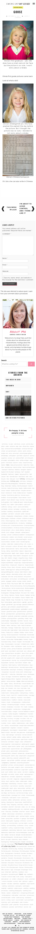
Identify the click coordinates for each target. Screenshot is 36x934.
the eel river (31, 846)
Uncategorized (10, 923)
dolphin (10, 558)
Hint (7, 392)
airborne (12, 446)
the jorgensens (9, 853)
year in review (24, 902)
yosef (10, 904)
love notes (23, 688)
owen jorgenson (16, 744)
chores (30, 521)
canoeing (10, 511)
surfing (11, 828)
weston (9, 893)
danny (17, 548)
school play (5, 797)
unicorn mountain (7, 881)
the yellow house (13, 865)
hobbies (16, 632)
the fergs (20, 848)
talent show (12, 832)
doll (6, 558)
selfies (10, 800)
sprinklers (16, 818)
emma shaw (13, 579)
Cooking (8, 921)
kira (33, 669)
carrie (22, 514)
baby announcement (17, 465)
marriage (31, 695)
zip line (26, 907)
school (23, 795)
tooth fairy (15, 872)
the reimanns (26, 858)
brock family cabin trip (13, 495)
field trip (9, 590)
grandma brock (21, 611)
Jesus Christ (25, 653)
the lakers (29, 853)
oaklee (14, 737)
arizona (10, 458)
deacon (21, 551)
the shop (22, 860)
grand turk (29, 614)
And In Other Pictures (15, 418)
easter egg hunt (10, 569)
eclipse (17, 572)
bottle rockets (27, 488)
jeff (33, 651)
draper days (17, 562)
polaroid (16, 758)
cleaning (27, 530)
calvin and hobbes (23, 507)
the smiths (29, 860)
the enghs (5, 848)
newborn (19, 728)
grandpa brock (10, 614)
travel (21, 874)
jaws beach (12, 651)
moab (25, 707)
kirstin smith (19, 672)
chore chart (23, 521)
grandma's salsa (11, 611)
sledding (4, 809)
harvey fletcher (14, 623)
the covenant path (22, 846)
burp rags (28, 500)
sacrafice (21, 786)
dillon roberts (17, 555)
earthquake (30, 567)
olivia (8, 739)
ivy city (29, 646)
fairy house (15, 583)
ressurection (26, 776)
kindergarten (27, 669)
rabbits (11, 772)
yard (9, 902)
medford (14, 700)
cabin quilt (27, 504)
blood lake (8, 486)
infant (12, 646)
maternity (13, 697)
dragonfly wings (23, 558)
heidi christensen (26, 625)
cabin (12, 504)
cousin (29, 539)
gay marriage (17, 604)
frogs (12, 600)
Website (5, 271)
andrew (29, 451)
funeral (26, 600)
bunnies (22, 500)
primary (10, 765)
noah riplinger (10, 735)
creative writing (18, 544)
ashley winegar (24, 460)
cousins (13, 541)
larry (3, 676)
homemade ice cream (23, 637)
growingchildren (12, 618)
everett (29, 581)
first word (23, 593)
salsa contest (21, 788)
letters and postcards (27, 681)
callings (10, 507)
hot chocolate (26, 641)
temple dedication (26, 835)
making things (24, 693)
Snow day (8, 811)
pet (21, 748)
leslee (18, 681)
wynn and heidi (28, 900)
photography (27, 748)
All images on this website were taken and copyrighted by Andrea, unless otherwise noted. (18, 929)
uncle (26, 879)
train (26, 872)
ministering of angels (13, 704)
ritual (7, 781)
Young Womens (24, 904)
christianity (22, 523)
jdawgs (30, 651)
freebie (28, 597)
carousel (17, 514)
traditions (21, 872)
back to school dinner (28, 467)
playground (30, 755)
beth (27, 476)
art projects (11, 460)
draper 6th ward (16, 560)
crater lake (10, 544)
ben (8, 476)
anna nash (16, 453)
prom (22, 767)
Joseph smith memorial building (25, 658)
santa (30, 793)
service (29, 800)
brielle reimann (21, 493)
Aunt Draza (9, 462)
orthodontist (27, 741)
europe (19, 581)
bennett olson (14, 476)
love (18, 688)
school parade (30, 795)
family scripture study (18, 588)
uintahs (14, 879)
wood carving (20, 897)
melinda (20, 700)
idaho (32, 644)
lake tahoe (19, 674)
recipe (17, 774)
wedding (25, 888)
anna (10, 453)
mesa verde (27, 700)
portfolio (17, 760)
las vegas (8, 676)
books (20, 488)
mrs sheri (23, 718)
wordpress (28, 897)
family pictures (6, 588)
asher (17, 460)
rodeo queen (23, 781)
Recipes (17, 918)
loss (15, 688)
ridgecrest (16, 779)
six (27, 807)
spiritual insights (24, 816)
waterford (10, 888)
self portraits (16, 800)
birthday (22, 479)
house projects (9, 644)
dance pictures (10, 548)
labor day (12, 674)
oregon (17, 741)
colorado (17, 532)
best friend (22, 476)
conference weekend (18, 534)
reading (31, 772)
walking (4, 886)
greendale (24, 616)
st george (16, 821)
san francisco (11, 793)
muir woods (15, 721)
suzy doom (28, 828)
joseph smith (11, 658)
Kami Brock (18, 662)
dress (13, 567)
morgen (15, 711)
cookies (12, 537)
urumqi (15, 881)
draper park (13, 565)
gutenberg (21, 618)
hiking (32, 630)
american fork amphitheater (13, 448)
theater (23, 842)
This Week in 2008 (12, 208)
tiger (12, 869)
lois (6, 688)
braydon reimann (26, 490)
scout (18, 797)
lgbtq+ (6, 683)
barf (22, 472)
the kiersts (17, 853)
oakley (19, 737)
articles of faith (20, 458)
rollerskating (12, 783)
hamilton (20, 621)
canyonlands (17, 511)
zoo (30, 907)
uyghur (31, 881)
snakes (32, 809)
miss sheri (17, 707)
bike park (12, 479)
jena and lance (9, 653)
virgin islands (30, 883)
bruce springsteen (12, 497)
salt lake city (8, 790)
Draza (9, 567)
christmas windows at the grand (23, 527)
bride (14, 493)
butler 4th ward (18, 502)
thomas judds (28, 867)
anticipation (12, 455)
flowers (22, 595)
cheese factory (18, 516)
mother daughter (13, 714)
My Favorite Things (23, 915)
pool (28, 758)
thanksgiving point (15, 842)
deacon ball (28, 551)
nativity (7, 725)
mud (9, 721)
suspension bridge (19, 828)
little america (9, 686)
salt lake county (17, 790)
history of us (9, 632)
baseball (27, 472)
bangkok (23, 469)
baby (8, 465)
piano (8, 751)
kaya (31, 665)
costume (11, 539)
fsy (22, 600)
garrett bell (9, 604)
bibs (30, 476)
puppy (31, 769)
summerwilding (11, 825)
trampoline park (13, 874)
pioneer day (21, 753)
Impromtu (10, 386)
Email (5, 265)
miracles (22, 704)
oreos (21, 741)
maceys (9, 690)
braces (8, 490)
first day (21, 590)
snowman (22, 811)
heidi (19, 625)
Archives (17, 913)
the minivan (17, 855)
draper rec (21, 565)
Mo (22, 707)
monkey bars (17, 709)
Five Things (27, 913)
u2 (10, 879)
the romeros (15, 860)
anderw (20, 451)
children (18, 518)
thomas (21, 867)
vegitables (23, 883)
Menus (15, 921)
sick (31, 804)
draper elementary (27, 562)
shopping (13, 804)
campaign (16, 509)
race (15, 772)
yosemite (16, 904)
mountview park (18, 716)
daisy (25, 546)
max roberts (26, 697)
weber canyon (18, 888)
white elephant (6, 895)
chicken (25, 516)
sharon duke (18, 802)
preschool (13, 762)
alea (17, 446)
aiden (7, 446)
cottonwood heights (21, 539)
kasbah (25, 662)
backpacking (8, 467)
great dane (17, 616)
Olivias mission (15, 739)
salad (11, 788)
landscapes (31, 674)
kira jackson (5, 672)
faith (20, 583)
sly (22, 809)
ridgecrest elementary (26, 779)
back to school (17, 467)
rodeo (17, 781)
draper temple (29, 565)
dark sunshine (24, 548)
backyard (4, 469)
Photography (25, 921)
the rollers (8, 860)
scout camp (25, 797)
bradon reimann (15, 490)
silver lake (17, 807)
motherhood (22, 714)
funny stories (8, 602)
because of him (24, 474)
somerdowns (19, 814)
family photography (29, 586)
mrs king (10, 718)
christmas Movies (29, 525)
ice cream (17, 644)
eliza (25, 574)
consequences (30, 534)
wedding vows (27, 890)
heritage (10, 628)
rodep (30, 781)
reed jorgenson (28, 774)
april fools (19, 455)
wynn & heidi (19, 900)
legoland (18, 679)
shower (26, 804)
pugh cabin (25, 769)
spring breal (9, 818)
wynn (13, 900)
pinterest (14, 753)
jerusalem (18, 653)
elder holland (24, 572)
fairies (8, 583)
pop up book (10, 760)
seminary (23, 800)
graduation (24, 609)
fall (23, 583)
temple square (18, 837)
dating (8, 551)
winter (13, 897)
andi (24, 451)
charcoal (27, 514)
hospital (19, 641)
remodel (12, 776)
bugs (17, 500)
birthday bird (30, 479)
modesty (30, 707)
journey (14, 660)
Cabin (17, 920)
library (11, 683)
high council (25, 628)
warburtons (11, 886)
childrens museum (27, 518)
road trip (12, 781)
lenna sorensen (11, 681)
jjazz (18, 655)
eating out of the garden (22, 569)
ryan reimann (14, 786)
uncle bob (32, 879)
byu (8, 504)
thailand (25, 839)
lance (25, 674)
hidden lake (17, 628)
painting (4, 746)
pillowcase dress (23, 751)
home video (10, 639)
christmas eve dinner (17, 525)
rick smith (9, 779)
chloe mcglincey (10, 521)
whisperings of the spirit (27, 893)
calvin (15, 507)
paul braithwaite (30, 746)
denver (27, 553)
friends (8, 600)
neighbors (13, 728)
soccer (28, 811)
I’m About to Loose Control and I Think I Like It (25, 208)
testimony (15, 839)
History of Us (9, 915)
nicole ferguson (30, 732)
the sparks (11, 862)
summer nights (23, 823)
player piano (22, 755)
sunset (31, 825)
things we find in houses (25, 865)
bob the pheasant (22, 486)
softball (4, 814)
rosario (25, 783)
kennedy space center (26, 667)
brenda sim (9, 493)
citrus (13, 530)
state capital (9, 821)
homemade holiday (10, 637)
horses (14, 641)
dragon (15, 558)
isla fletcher (18, 646)
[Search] (31, 364)
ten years (8, 839)
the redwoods (18, 858)
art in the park (29, 458)
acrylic (23, 444)
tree (25, 874)
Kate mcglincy (13, 665)
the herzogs (15, 851)
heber (8, 625)
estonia (14, 581)
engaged (8, 581)
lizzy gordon (24, 686)
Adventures (8, 918)
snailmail (26, 809)
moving (31, 716)
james (9, 648)
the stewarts (26, 862)
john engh (28, 655)
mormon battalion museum (26, 711)
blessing (29, 483)
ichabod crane (25, 644)
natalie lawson (21, 723)
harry (30, 621)
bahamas (11, 469)
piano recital (14, 751)
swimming (12, 830)
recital (21, 774)
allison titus (26, 446)
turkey (22, 876)
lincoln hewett (26, 683)
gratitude (10, 616)
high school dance (24, 630)
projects (17, 767)
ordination (11, 741)
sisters (23, 807)
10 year (11, 444)
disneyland (25, 555)
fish (29, 593)
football (27, 595)
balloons (17, 469)
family (7, 586)
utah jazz (25, 881)
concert (9, 534)
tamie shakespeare (21, 832)
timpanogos (24, 869)
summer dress (13, 823)
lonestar (10, 688)
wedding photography (15, 890)
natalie (14, 723)
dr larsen (18, 567)
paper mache (11, 746)
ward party (18, 886)
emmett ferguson (23, 579)
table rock (19, 830)
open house (24, 739)
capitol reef (25, 511)
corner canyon (28, 537)
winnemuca (30, 895)
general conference (28, 604)
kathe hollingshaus (23, 665)
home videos (18, 639)
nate (27, 723)
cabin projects (19, 504)
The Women (26, 917)
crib (25, 544)
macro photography (18, 690)
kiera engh (13, 669)
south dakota (11, 816)
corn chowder (19, 537)
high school (14, 630)
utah (20, 881)
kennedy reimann (14, 667)
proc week (11, 767)
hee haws (14, 625)
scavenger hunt (15, 795)
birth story (23, 481)
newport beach (22, 730)
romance (19, 783)
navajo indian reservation (26, 725)
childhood (12, 518)
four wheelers (16, 597)
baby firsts (26, 465)
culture (15, 546)
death (13, 553)
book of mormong (12, 488)
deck (17, 553)
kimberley (20, 669)
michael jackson (16, 702)
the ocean (25, 855)
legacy (29, 676)
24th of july (17, 444)
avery (20, 462)
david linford (14, 551)
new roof (13, 732)
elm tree (10, 576)
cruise (29, 544)
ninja (3, 735)
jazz (25, 651)
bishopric (29, 481)
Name (5, 258)
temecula (12, 835)
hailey (26, 618)
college (12, 532)
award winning (27, 462)
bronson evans (25, 495)
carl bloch (11, 514)
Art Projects (26, 920)
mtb (28, 718)
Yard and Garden (24, 923)
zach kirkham (19, 907)
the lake (23, 853)
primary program (19, 765)
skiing (33, 807)
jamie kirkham (27, 648)
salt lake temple (27, 790)
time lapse (17, 869)
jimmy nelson (12, 655)
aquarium (26, 455)
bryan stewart (22, 497)
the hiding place (24, 851)
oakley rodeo (25, 737)
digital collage (8, 555)
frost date (18, 600)
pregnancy (5, 762)
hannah (26, 621)
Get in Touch (7, 913)
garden (24, 602)
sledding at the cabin (14, 809)
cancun (29, 509)
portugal (23, 760)
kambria (11, 662)
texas (20, 839)
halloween (13, 621)
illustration (7, 646)
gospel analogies (15, 609)
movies (26, 716)
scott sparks (13, 797)
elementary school (17, 574)
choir (17, 521)
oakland (9, 737)
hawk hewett (28, 623)
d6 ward (20, 546)
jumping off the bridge (26, 660)
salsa (15, 788)
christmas (29, 523)
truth (17, 876)
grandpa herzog (20, 614)
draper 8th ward (27, 560)
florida (17, 595)
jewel (31, 653)
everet (24, 581)
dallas (29, 546)
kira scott (12, 672)
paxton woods (6, 748)
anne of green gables (26, 453)
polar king (9, 758)
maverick (19, 697)
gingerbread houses (22, 607)
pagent (32, 744)
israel (24, 646)
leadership (23, 676)
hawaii (22, 623)
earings (24, 567)
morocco (4, 714)
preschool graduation (23, 762)
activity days (29, 444)
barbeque (17, 472)
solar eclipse (10, 814)
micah (8, 702)
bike (8, 479)
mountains (9, 716)
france (23, 597)
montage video (26, 709)
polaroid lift (22, 758)
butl (11, 502)
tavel (29, 832)
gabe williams (17, 602)
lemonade (25, 679)
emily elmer (27, 576)
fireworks (15, 590)
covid (17, 541)
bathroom (11, 474)
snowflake (15, 811)
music (9, 723)
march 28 (14, 695)
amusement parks (11, 451)
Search (4, 360)
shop (8, 804)
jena (3, 653)
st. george (23, 818)
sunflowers (20, 825)
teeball (7, 835)
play (17, 755)
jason (6, 651)
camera (10, 509)
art (14, 458)
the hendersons (28, 848)
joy (18, 660)
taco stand (30, 830)
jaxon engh (20, 651)
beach (17, 474)
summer (29, 821)
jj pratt (23, 655)
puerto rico (17, 769)
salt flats (28, 788)
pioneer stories (30, 753)
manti (8, 695)
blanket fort (22, 483)
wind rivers (22, 895)
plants (13, 755)
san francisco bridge (22, 793)
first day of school (15, 593)
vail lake (9, 883)
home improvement (12, 634)
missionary (10, 707)
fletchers (11, 595)
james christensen (17, 648)
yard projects (15, 902)
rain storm (25, 772)
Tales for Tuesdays (12, 917)
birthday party (14, 481)
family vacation (29, 588)
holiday (22, 632)
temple (18, 835)
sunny (26, 825)
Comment (6, 234)
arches (32, 455)
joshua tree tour (6, 660)
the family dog (13, 848)
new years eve (21, 732)
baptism (29, 469)
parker (18, 746)
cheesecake (9, 516)
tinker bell (8, 872)
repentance (19, 776)
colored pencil (25, 532)
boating (14, 486)
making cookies (14, 693)
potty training (31, 760)
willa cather (15, 895)
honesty (26, 639)
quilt (6, 772)
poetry (4, 758)
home (26, 632)
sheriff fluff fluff (27, 802)
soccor (32, 811)
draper (9, 560)
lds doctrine (15, 676)
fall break (28, 583)
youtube (11, 907)
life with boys (17, 683)
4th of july (5, 444)
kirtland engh (28, 672)
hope (30, 639)
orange (31, 739)
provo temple (29, 767)
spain (17, 816)
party (22, 746)
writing (8, 900)
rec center (11, 774)
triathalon (30, 874)
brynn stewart (11, 500)
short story (20, 804)
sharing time (10, 802)
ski (29, 807)
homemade (22, 634)
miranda (28, 704)
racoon (19, 772)
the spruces (18, 862)
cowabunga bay (25, 541)
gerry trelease (12, 607)
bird (17, 479)
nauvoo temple (14, 725)
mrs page (16, 718)
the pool (10, 858)
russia (30, 783)
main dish (28, 690)
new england (13, 730)
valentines (16, 883)
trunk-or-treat (11, 876)
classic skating (20, 530)
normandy (18, 735)
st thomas (23, 821)
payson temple (15, 748)
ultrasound (20, 879)
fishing (6, 595)
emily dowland (18, 576)
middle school (26, 702)
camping (23, 509)
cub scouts (8, 546)
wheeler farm (15, 893)
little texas (17, 686)
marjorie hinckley (23, 695)
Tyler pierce (28, 876)
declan (22, 553)
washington (26, 886)
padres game (25, 744)
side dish (11, 807)
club (7, 532)
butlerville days (28, 502)
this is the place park (12, 867)
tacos (24, 830)
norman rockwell (27, 735)
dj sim (31, 555)
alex (20, 446)
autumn (15, 462)
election (8, 574)
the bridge (10, 844)
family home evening (16, 586)
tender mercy (27, 837)
